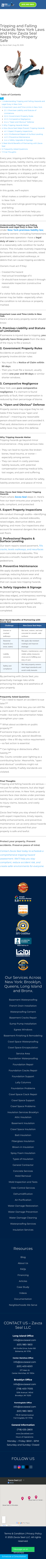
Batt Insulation (23, 1135)
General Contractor (23, 1165)
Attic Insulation (23, 1117)
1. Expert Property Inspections (19, 131)
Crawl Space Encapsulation (23, 1047)
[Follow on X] (27, 1466)
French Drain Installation (23, 1005)
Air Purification (23, 1200)
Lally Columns (23, 1082)
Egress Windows (23, 1029)
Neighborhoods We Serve (23, 1305)
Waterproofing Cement (23, 1011)
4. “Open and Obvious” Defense (20, 122)
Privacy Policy (34, 1533)
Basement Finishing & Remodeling (23, 1035)
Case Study (23, 1287)
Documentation (23, 1299)
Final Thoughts (9, 152)
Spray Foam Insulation (23, 1153)
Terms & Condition (14, 1533)
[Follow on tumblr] (30, 1466)
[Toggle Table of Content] (2, 98)
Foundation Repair (23, 1064)
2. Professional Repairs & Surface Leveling (25, 134)
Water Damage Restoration (23, 1205)
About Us (23, 1263)
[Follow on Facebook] (15, 1466)
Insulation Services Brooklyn (23, 1112)
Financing (23, 1275)
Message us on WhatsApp (20, 1550)
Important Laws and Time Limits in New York (22, 107)
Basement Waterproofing (23, 999)
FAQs (23, 1269)
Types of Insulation (23, 1159)
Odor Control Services (23, 1188)
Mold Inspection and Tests (23, 1182)
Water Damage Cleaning (23, 1217)
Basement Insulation (23, 1123)
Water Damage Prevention (23, 1212)
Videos (23, 1293)
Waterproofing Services (23, 1223)
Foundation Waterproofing (23, 1058)
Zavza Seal (7, 45)
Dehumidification (23, 1194)
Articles (23, 1281)
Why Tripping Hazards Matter (16, 125)
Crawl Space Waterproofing (23, 1041)
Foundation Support (23, 1076)
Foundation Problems (23, 1088)
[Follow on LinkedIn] (23, 1466)
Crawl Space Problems (23, 1106)
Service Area (23, 1053)
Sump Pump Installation (23, 1023)
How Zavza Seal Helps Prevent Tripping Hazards (24, 128)
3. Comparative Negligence (18, 119)
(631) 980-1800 (27, 4)
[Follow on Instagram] (19, 1466)
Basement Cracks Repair (23, 1017)
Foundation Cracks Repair (23, 1070)
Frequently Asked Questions (16, 149)
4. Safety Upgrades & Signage (20, 140)
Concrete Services (23, 1171)
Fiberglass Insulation (23, 1141)
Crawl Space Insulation (23, 1129)
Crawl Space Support (23, 1100)
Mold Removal (23, 1176)
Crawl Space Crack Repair (23, 1094)
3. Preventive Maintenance (18, 137)
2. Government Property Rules (20, 116)
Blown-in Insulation (23, 1147)
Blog (23, 1257)
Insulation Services (23, 1229)
